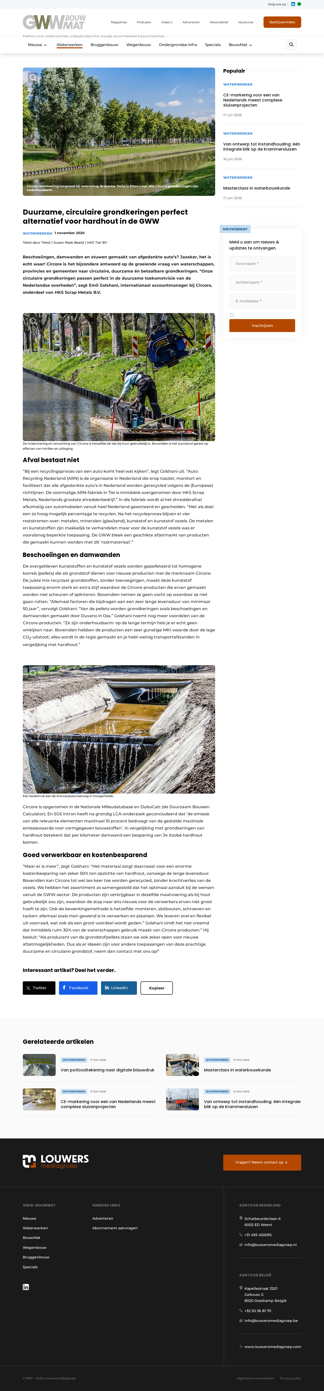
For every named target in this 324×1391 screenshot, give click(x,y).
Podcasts (144, 22)
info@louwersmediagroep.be (271, 1320)
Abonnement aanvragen (115, 1228)
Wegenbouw (138, 44)
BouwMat (238, 44)
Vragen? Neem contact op (259, 1162)
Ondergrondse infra (178, 44)
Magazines (119, 22)
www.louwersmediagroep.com (273, 1346)
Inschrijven (262, 325)
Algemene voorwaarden (255, 1378)
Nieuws (35, 44)
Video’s (166, 22)
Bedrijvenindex (282, 22)
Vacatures (245, 22)
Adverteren (191, 22)
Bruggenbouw (104, 44)
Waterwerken (70, 44)
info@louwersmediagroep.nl (271, 1244)
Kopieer (156, 988)
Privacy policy (290, 1378)
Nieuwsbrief (219, 22)
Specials (213, 44)
